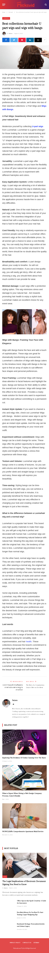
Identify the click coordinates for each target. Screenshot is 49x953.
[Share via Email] (38, 40)
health (29, 641)
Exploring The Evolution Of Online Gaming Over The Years (24, 758)
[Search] (45, 4)
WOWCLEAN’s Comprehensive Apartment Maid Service (22, 831)
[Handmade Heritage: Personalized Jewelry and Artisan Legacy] (8, 927)
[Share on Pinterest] (22, 40)
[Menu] (3, 4)
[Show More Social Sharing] (44, 40)
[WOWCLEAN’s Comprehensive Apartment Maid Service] (24, 815)
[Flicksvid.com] (26, 4)
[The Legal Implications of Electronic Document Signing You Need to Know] (24, 865)
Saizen (10, 33)
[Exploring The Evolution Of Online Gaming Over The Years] (24, 742)
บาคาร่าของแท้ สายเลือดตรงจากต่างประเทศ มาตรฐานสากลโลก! (13, 687)
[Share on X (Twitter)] (14, 40)
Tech (4, 876)
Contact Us (27, 942)
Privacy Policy (15, 942)
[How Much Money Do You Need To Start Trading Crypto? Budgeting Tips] (8, 915)
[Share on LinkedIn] (30, 40)
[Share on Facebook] (6, 40)
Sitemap (36, 942)
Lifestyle (6, 18)
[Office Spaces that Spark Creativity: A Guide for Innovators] (8, 903)
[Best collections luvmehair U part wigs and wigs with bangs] (24, 57)
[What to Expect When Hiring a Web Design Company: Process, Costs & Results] (24, 777)
